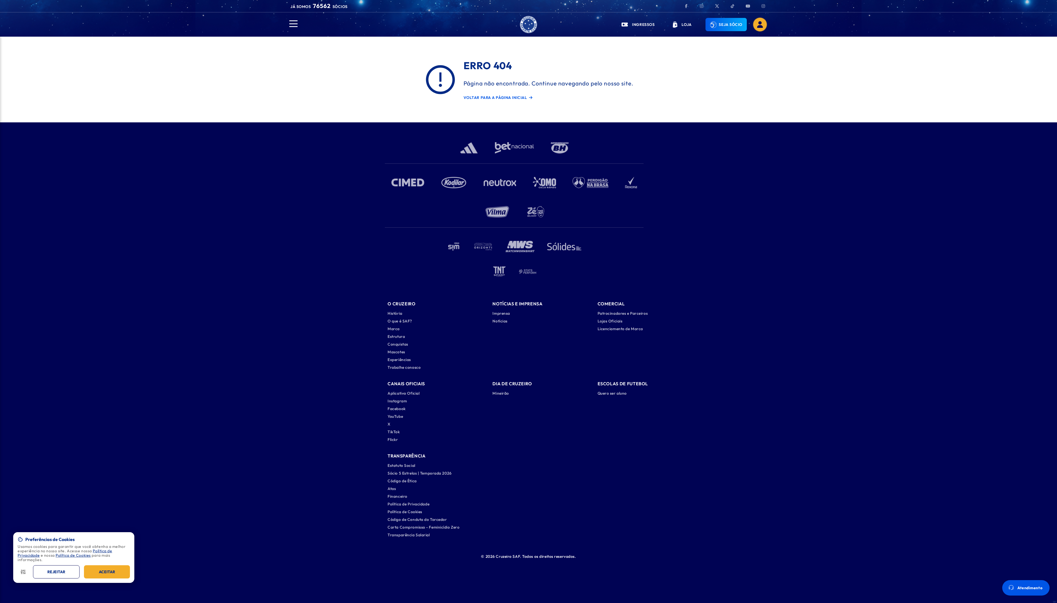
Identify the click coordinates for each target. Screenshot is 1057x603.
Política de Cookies (73, 555)
